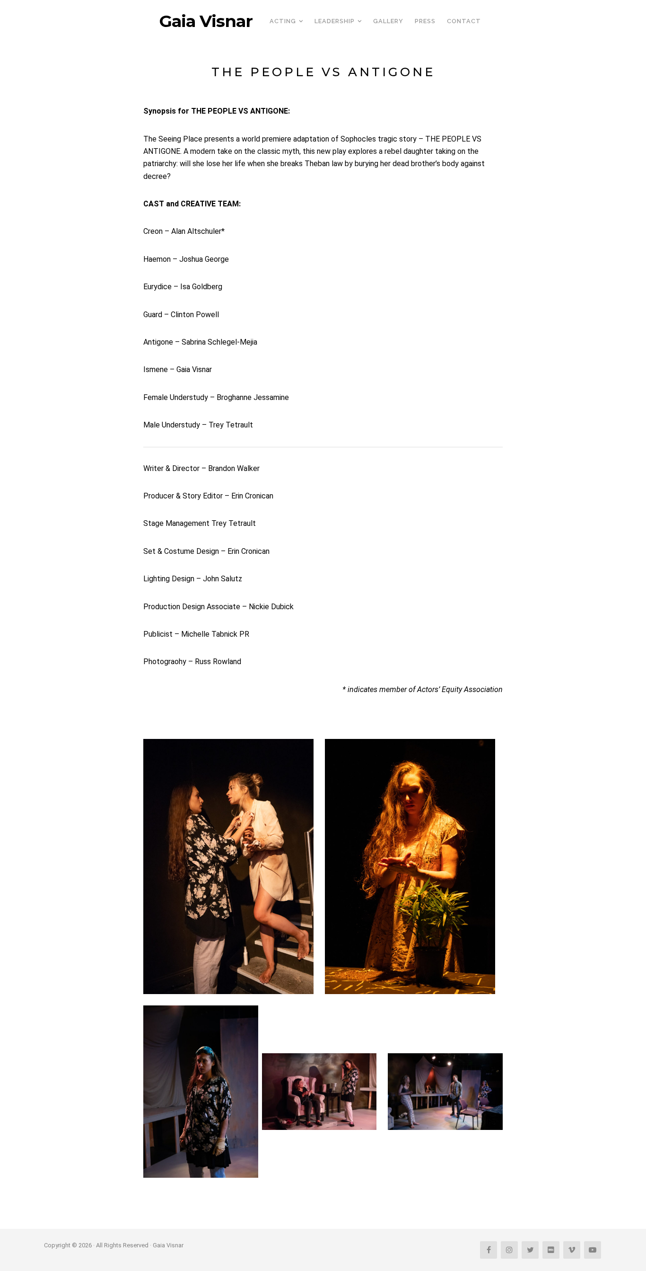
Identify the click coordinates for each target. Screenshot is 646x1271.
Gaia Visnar (206, 21)
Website (323, 1196)
